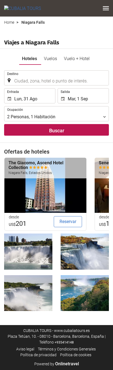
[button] (106, 8)
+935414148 (64, 342)
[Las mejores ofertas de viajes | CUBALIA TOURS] (22, 8)
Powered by (56, 364)
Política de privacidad (38, 355)
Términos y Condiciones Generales (67, 349)
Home (9, 22)
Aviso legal (25, 349)
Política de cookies (75, 355)
